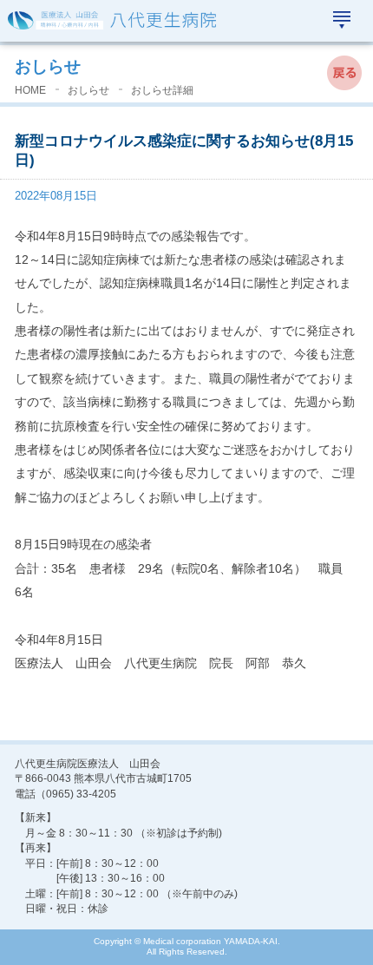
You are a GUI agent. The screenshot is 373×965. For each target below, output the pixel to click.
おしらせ (48, 66)
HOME (30, 90)
